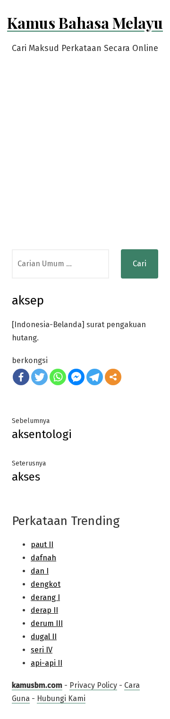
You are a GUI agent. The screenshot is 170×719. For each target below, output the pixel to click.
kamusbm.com (37, 685)
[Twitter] (39, 377)
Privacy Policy (93, 685)
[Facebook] (21, 377)
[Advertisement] (85, 160)
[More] (113, 377)
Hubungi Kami (61, 698)
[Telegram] (94, 377)
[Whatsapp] (58, 377)
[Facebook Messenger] (76, 377)
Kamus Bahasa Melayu (85, 22)
